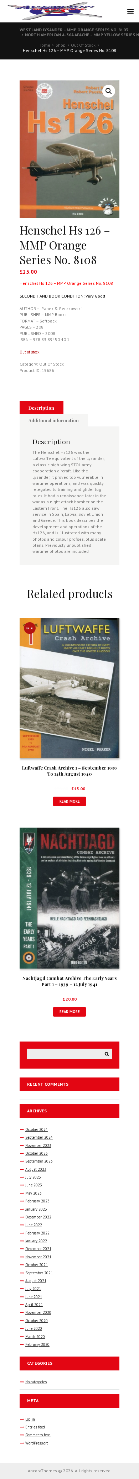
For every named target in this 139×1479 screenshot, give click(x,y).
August (35, 1169)
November (38, 1145)
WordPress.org (36, 1443)
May (33, 1193)
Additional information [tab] (54, 420)
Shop (61, 45)
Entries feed (35, 1427)
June (33, 1184)
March (35, 1336)
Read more (70, 801)
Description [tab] (41, 408)
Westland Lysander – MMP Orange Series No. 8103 (74, 29)
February (37, 1201)
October (36, 1129)
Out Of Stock (83, 45)
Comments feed (38, 1434)
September (39, 1137)
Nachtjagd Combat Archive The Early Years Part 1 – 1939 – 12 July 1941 (69, 981)
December (38, 1217)
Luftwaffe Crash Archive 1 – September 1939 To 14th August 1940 (69, 771)
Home (44, 45)
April (34, 1304)
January (36, 1209)
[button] (108, 91)
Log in (30, 1419)
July (33, 1177)
